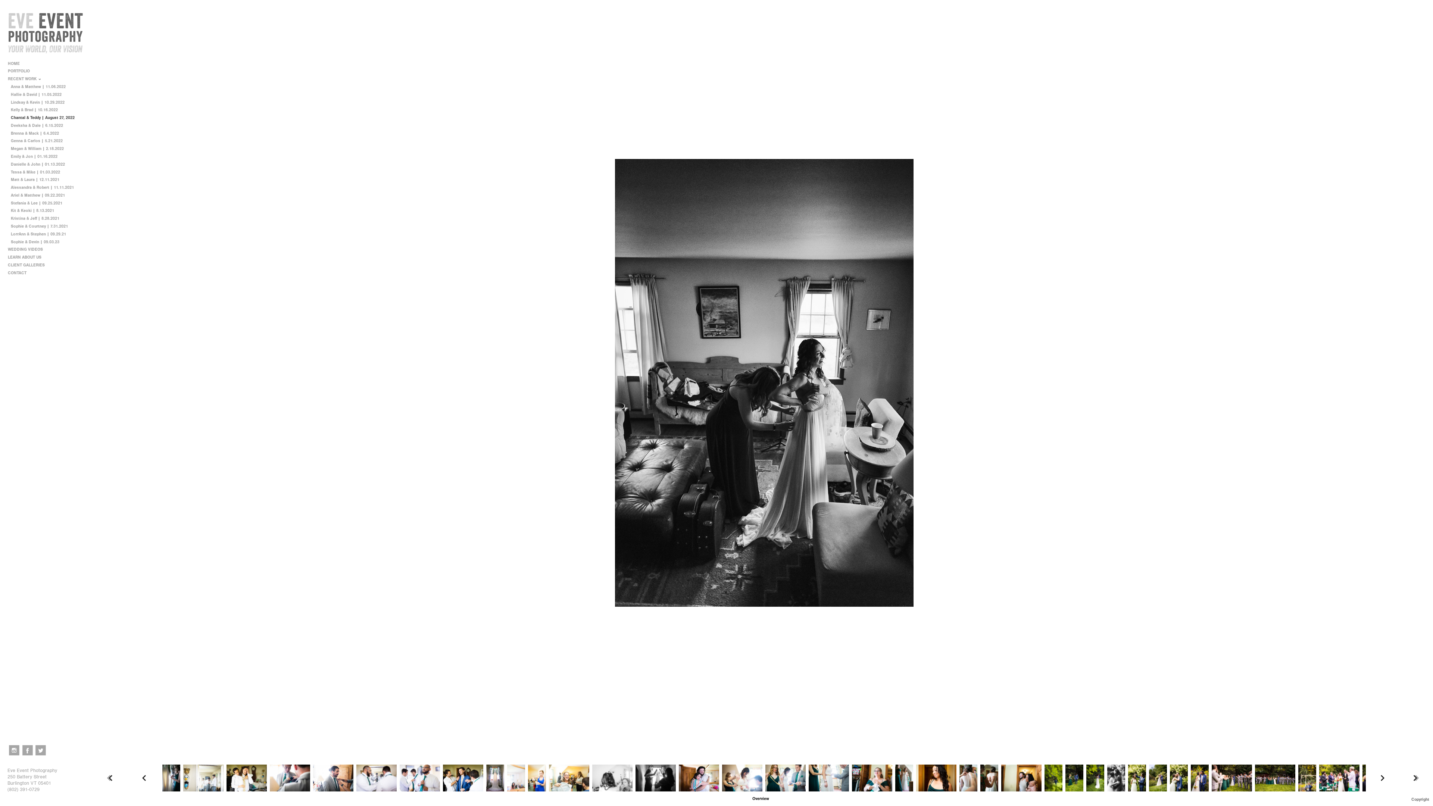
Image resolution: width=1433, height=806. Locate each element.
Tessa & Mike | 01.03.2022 (35, 172)
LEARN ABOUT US (25, 257)
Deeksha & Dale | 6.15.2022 (37, 125)
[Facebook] (27, 750)
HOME (14, 63)
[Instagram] (14, 750)
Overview (760, 798)
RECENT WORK (23, 78)
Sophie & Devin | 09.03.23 (35, 242)
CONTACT (17, 273)
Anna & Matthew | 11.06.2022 (38, 86)
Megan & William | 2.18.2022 (37, 148)
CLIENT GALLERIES (26, 265)
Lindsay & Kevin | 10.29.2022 (38, 102)
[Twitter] (40, 750)
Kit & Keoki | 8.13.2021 (32, 210)
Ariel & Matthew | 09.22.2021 (38, 195)
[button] (760, 799)
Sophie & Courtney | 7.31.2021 (39, 226)
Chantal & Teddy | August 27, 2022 (43, 117)
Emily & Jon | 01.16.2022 (34, 156)
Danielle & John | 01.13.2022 (38, 164)
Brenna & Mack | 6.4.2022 (35, 133)
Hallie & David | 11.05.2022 (36, 94)
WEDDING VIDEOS (25, 249)
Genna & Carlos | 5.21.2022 (37, 140)
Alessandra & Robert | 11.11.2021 (42, 187)
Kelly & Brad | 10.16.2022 (34, 109)
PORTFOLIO (19, 71)
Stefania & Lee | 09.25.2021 (36, 203)
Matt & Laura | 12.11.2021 (35, 179)
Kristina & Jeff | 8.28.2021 (35, 218)
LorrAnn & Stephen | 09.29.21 (38, 234)
